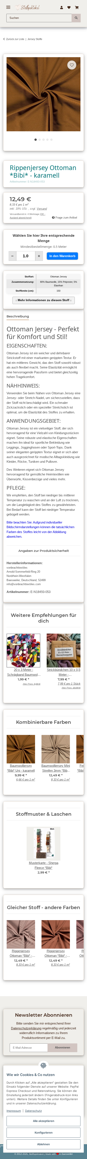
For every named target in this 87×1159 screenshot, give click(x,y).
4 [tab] (47, 139)
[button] (61, 8)
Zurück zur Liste (15, 39)
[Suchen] (76, 18)
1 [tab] (35, 139)
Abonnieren (62, 1047)
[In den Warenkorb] (6, 51)
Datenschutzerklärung (26, 1028)
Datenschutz (33, 1110)
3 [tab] (43, 139)
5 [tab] (51, 139)
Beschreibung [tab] (18, 316)
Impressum (14, 1110)
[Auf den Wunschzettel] (71, 65)
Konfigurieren (44, 1132)
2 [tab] (39, 139)
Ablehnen (43, 1144)
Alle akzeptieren (43, 1121)
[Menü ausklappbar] (8, 5)
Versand (42, 208)
